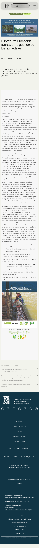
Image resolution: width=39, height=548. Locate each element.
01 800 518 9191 (24, 501)
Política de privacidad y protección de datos (19, 519)
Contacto (19, 484)
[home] (7, 5)
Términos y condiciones (19, 526)
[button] (20, 5)
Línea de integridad (19, 533)
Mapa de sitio (19, 421)
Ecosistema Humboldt (19, 426)
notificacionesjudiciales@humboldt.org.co (19, 497)
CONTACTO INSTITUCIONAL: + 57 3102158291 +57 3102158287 (19, 467)
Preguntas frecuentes (19, 441)
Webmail (19, 431)
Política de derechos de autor (19, 523)
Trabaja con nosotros (19, 436)
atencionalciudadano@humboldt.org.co (18, 510)
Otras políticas (19, 530)
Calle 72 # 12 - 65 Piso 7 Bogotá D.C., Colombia (19, 457)
